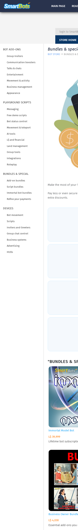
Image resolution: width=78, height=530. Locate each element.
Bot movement (15, 215)
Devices (8, 208)
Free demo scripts (17, 115)
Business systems (16, 239)
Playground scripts (17, 102)
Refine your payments (19, 199)
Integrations (14, 158)
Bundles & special (15, 174)
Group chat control (17, 233)
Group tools (13, 152)
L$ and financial (15, 139)
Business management (19, 86)
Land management (17, 146)
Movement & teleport (19, 127)
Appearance (13, 93)
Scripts (11, 221)
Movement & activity (18, 80)
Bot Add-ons (12, 49)
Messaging (13, 109)
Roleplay (12, 164)
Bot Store (54, 54)
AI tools (11, 133)
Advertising (13, 245)
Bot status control (17, 121)
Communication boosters (21, 62)
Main (58, 6)
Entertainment (15, 74)
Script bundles (15, 186)
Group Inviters (15, 56)
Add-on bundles (16, 180)
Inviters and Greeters (18, 227)
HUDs (10, 252)
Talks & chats (14, 68)
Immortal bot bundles (19, 192)
